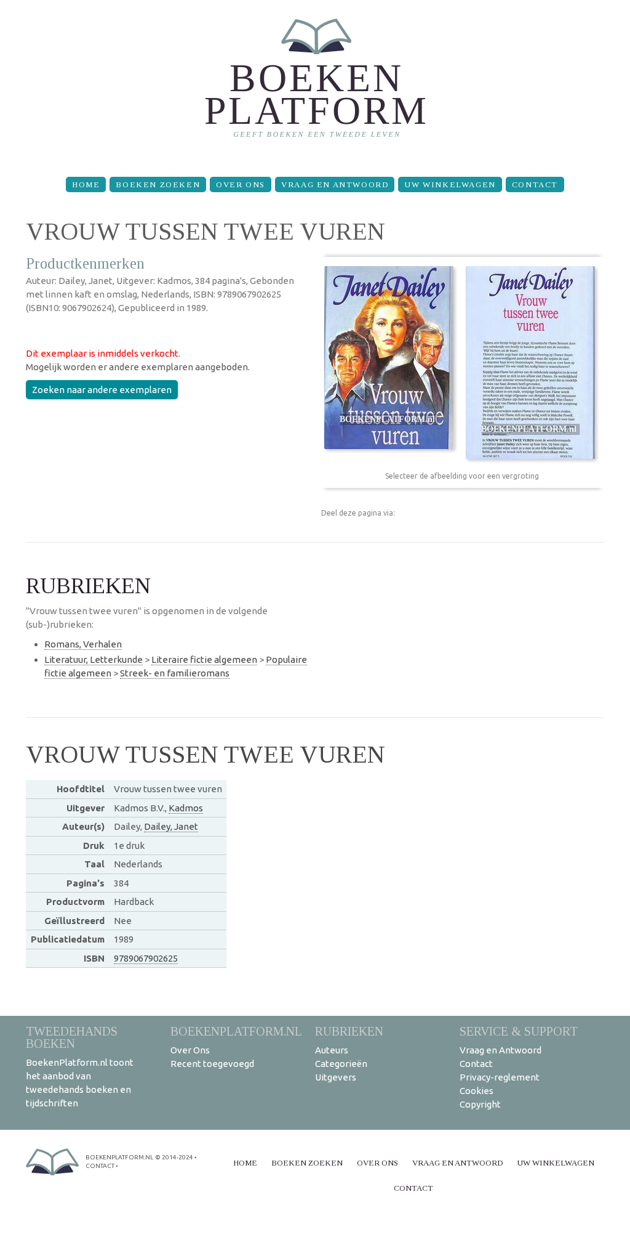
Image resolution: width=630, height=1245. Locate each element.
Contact (535, 184)
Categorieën (341, 1063)
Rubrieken (349, 1030)
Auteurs (331, 1050)
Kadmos (186, 808)
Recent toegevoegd (212, 1063)
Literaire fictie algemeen (204, 659)
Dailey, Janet (171, 826)
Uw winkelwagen (449, 184)
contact (100, 1165)
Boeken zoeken (158, 184)
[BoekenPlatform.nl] (315, 83)
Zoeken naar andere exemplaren (102, 389)
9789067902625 (146, 958)
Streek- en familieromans (174, 673)
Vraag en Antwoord (334, 184)
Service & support (519, 1030)
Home (86, 184)
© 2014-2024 (174, 1157)
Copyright (480, 1104)
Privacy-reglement (500, 1077)
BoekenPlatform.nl (236, 1030)
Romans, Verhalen (83, 644)
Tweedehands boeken (72, 1037)
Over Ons (240, 184)
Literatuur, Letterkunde (93, 659)
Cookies (476, 1090)
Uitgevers (335, 1077)
